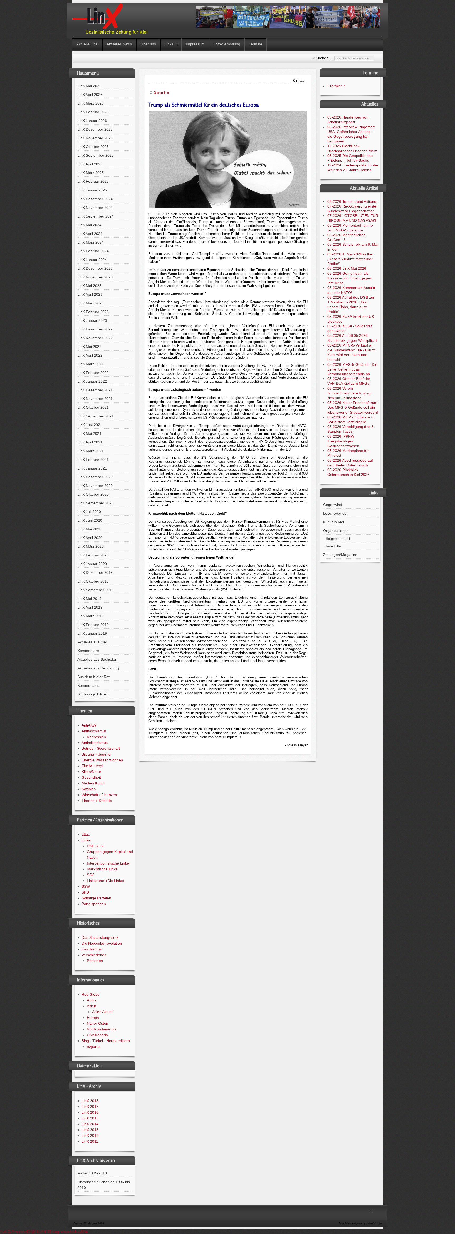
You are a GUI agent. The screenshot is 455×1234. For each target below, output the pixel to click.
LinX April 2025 (89, 164)
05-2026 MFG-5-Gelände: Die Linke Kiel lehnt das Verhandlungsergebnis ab (352, 369)
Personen (95, 961)
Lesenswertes (334, 513)
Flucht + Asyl (92, 766)
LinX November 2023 (95, 277)
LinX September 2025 (95, 155)
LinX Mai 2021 (89, 433)
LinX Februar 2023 (93, 312)
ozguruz (93, 1046)
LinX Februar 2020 (93, 555)
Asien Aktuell (102, 1012)
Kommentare (88, 651)
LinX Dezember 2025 (95, 129)
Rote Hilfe (333, 546)
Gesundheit (91, 777)
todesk (71, 1232)
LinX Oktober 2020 (93, 494)
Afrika (91, 1000)
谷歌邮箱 (43, 1232)
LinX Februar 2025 (93, 181)
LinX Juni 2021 (89, 425)
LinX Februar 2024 (93, 251)
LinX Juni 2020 (89, 520)
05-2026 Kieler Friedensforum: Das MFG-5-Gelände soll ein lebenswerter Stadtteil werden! (352, 407)
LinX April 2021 (89, 442)
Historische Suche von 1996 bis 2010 (103, 1185)
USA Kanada (97, 1035)
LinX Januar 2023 (92, 320)
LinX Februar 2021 (93, 459)
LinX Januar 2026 (92, 121)
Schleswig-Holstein (93, 694)
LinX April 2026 (89, 94)
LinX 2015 (90, 1118)
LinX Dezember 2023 (95, 268)
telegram (58, 1232)
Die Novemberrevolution (102, 943)
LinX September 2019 (95, 590)
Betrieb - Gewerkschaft (101, 748)
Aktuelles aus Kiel (92, 642)
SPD (85, 892)
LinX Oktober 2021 (93, 407)
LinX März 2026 (90, 103)
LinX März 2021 (90, 451)
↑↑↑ (371, 1211)
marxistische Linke (102, 869)
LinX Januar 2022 (92, 381)
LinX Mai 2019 (89, 598)
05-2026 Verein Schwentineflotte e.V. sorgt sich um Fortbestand (349, 393)
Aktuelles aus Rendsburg (98, 668)
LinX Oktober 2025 (93, 147)
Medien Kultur (93, 783)
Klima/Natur (91, 771)
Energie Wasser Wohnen (102, 760)
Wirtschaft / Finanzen (99, 795)
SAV (90, 875)
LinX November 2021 (95, 399)
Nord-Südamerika (101, 1029)
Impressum (195, 44)
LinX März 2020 (90, 546)
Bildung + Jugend (96, 754)
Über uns (148, 44)
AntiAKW (89, 725)
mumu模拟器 (25, 1232)
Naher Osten (97, 1023)
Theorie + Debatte (97, 800)
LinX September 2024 (95, 216)
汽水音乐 (7, 1232)
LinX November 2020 (95, 485)
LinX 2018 (90, 1101)
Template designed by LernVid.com (360, 1223)
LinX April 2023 (89, 294)
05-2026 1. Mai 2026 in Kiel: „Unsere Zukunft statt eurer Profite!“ (350, 259)
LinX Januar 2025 (92, 190)
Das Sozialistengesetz (100, 937)
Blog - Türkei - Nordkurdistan (106, 1041)
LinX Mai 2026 (89, 86)
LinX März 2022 (90, 364)
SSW (86, 886)
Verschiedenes (94, 955)
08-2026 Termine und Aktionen (352, 201)
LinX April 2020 (89, 538)
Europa (93, 1017)
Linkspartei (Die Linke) (105, 880)
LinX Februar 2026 (93, 112)
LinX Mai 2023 (89, 286)
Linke (86, 840)
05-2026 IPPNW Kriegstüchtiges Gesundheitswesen (343, 441)
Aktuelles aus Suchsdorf (97, 659)
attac (86, 834)
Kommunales (88, 685)
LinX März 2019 (90, 616)
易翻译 (82, 1232)
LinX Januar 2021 (92, 468)
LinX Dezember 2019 (95, 572)
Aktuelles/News (119, 44)
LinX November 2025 (95, 138)
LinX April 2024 (89, 233)
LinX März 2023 (90, 303)
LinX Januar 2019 (92, 633)
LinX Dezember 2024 (95, 199)
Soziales (89, 789)
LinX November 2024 (95, 207)
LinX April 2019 (89, 607)
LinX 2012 (90, 1135)
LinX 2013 (90, 1130)
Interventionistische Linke (108, 863)
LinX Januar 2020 (92, 564)
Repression (96, 737)
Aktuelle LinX (87, 44)
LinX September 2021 (95, 416)
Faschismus (92, 949)
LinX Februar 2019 (93, 625)
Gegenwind (332, 504)
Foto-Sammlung (226, 44)
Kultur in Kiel (333, 522)
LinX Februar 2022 (93, 373)
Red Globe (91, 994)
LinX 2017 (90, 1106)
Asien (91, 1006)
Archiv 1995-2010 (92, 1173)
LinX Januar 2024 (92, 260)
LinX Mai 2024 (89, 225)
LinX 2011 (90, 1141)
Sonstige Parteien (96, 898)
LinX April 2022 (89, 355)
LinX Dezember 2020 (95, 477)
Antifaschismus (94, 731)
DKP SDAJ (96, 846)
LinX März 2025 (90, 173)
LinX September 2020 (95, 503)
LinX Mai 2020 (89, 529)
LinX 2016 (90, 1112)
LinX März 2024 (90, 242)
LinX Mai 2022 (89, 346)
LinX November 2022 (95, 338)
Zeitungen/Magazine (340, 554)
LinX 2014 (90, 1124)
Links (169, 44)
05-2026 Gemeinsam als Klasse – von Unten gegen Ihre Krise (349, 278)
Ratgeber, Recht (338, 539)
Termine (255, 44)
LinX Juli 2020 (89, 512)
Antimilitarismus (95, 743)
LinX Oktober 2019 (93, 581)
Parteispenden (94, 904)
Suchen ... (324, 58)
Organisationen (336, 531)
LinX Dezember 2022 (95, 329)
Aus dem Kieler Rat (93, 677)
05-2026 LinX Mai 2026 (346, 268)
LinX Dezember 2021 (95, 390)
